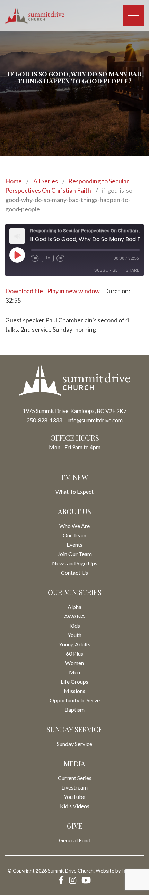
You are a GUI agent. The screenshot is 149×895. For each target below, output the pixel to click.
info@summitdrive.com (95, 420)
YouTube (74, 796)
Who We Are (74, 526)
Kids (74, 625)
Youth (74, 634)
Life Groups (74, 681)
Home (13, 181)
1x (47, 258)
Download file (24, 291)
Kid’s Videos (74, 806)
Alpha (74, 606)
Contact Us (74, 572)
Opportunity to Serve (75, 700)
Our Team (74, 535)
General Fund (74, 840)
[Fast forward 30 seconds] (60, 258)
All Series (45, 181)
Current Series (74, 778)
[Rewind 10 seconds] (35, 258)
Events (74, 544)
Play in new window (73, 291)
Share (132, 270)
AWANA (74, 616)
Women (74, 662)
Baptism (74, 709)
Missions (74, 691)
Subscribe (105, 270)
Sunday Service (74, 743)
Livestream (74, 787)
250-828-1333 (44, 420)
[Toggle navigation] (133, 15)
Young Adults (74, 644)
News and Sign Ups (74, 563)
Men (74, 672)
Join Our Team (75, 554)
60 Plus (74, 653)
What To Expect (74, 491)
